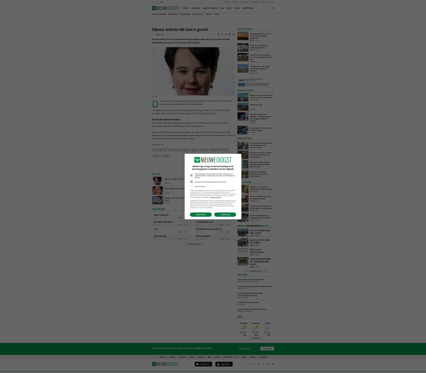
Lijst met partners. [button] (215, 197)
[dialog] (213, 186)
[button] (213, 186)
